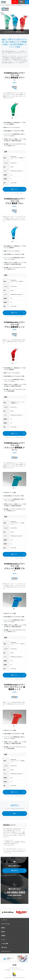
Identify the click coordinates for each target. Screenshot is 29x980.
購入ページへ (15, 189)
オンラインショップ (5, 951)
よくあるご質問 (4, 943)
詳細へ (14, 813)
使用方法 (3, 931)
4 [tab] (16, 241)
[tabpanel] (14, 109)
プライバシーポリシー (18, 969)
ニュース (3, 939)
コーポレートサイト (14, 968)
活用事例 (3, 935)
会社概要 (8, 969)
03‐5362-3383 (16, 892)
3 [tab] (15, 241)
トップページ (4, 919)
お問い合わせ (4, 947)
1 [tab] (12, 241)
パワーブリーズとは (5, 923)
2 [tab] (13, 241)
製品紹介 (3, 927)
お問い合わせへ (14, 870)
